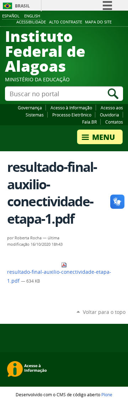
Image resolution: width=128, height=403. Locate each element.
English (32, 15)
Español (11, 15)
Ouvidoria (109, 115)
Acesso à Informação (71, 107)
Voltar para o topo (104, 312)
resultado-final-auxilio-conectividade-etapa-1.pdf (59, 276)
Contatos (114, 122)
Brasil (22, 6)
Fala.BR (89, 122)
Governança (30, 107)
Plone (106, 394)
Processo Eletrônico (71, 115)
